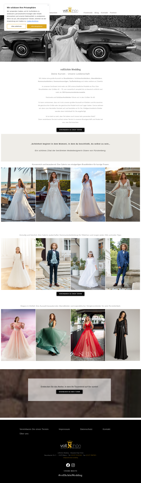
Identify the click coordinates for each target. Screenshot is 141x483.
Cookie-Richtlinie (32, 21)
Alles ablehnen (16, 26)
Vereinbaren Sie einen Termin (34, 429)
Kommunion (51, 13)
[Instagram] (73, 465)
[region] (27, 17)
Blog (97, 13)
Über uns (24, 434)
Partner (113, 13)
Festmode (88, 13)
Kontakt (104, 13)
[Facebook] (68, 465)
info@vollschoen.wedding (70, 457)
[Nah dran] (48, 5)
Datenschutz (86, 429)
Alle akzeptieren (36, 26)
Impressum (64, 429)
